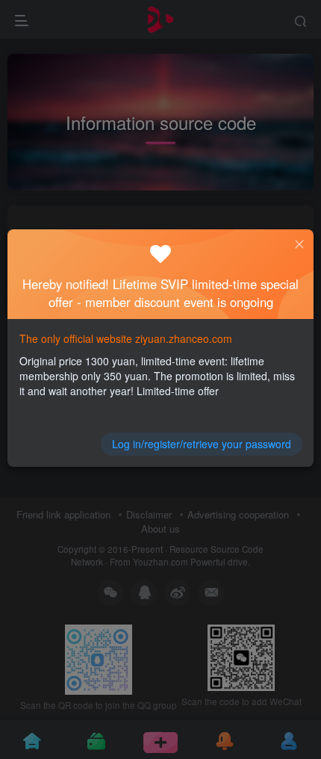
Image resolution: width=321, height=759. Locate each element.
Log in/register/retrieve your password (201, 443)
